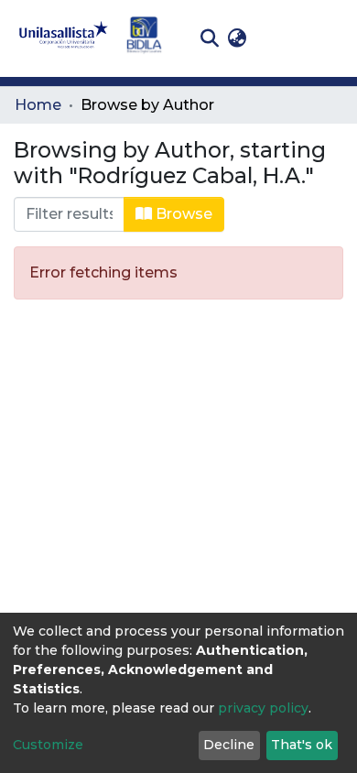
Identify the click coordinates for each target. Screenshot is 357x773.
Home (38, 105)
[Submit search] (209, 38)
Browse (182, 214)
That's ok (301, 744)
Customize (48, 744)
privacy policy (263, 708)
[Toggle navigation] (329, 38)
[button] (236, 38)
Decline (228, 744)
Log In (279, 38)
